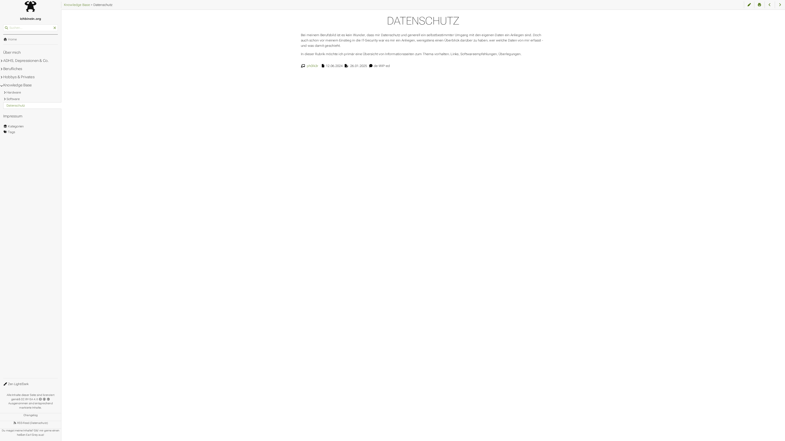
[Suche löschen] (55, 28)
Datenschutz (16, 105)
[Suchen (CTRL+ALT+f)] (6, 28)
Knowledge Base (17, 85)
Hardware (14, 92)
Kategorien (15, 126)
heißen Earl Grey (27, 434)
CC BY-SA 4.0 (30, 399)
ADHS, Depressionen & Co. (26, 61)
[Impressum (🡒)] (780, 4)
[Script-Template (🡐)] (769, 4)
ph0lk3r (312, 66)
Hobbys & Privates (19, 77)
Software (13, 99)
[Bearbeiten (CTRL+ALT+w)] (749, 4)
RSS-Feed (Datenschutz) (32, 422)
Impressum (12, 116)
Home (12, 39)
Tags (11, 132)
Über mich (12, 52)
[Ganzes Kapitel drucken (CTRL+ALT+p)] (759, 4)
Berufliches (12, 69)
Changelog (31, 415)
